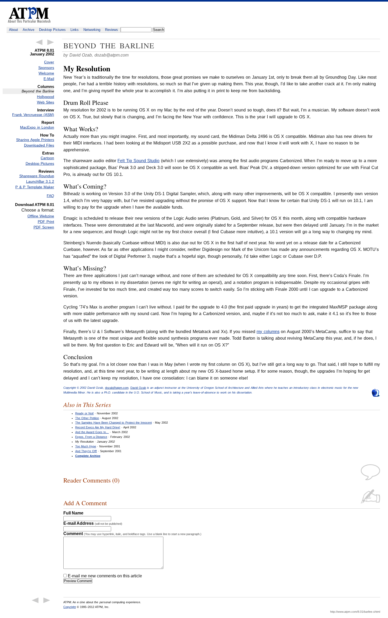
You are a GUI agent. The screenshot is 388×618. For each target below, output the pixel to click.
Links (74, 30)
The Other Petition (87, 418)
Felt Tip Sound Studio (138, 160)
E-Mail (49, 79)
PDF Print (46, 221)
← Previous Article (39, 42)
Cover (49, 62)
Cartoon (47, 158)
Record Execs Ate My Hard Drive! (97, 427)
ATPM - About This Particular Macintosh (29, 15)
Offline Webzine (40, 216)
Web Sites (45, 102)
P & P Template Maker (34, 187)
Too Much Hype (85, 446)
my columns (268, 331)
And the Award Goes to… (92, 432)
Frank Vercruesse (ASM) (33, 115)
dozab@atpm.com (111, 55)
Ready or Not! (84, 413)
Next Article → (50, 42)
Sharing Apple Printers (35, 140)
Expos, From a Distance (91, 436)
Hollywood (45, 97)
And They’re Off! (86, 451)
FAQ (50, 196)
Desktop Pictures (52, 30)
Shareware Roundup (36, 176)
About (13, 30)
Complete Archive (87, 455)
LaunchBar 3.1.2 (40, 181)
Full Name (73, 513)
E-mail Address (92, 523)
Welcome (46, 73)
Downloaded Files (39, 145)
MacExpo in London (37, 127)
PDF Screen (44, 227)
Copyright (69, 606)
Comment (132, 533)
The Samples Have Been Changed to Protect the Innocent (113, 422)
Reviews (111, 30)
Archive (28, 30)
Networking (91, 30)
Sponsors (46, 67)
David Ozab (138, 387)
